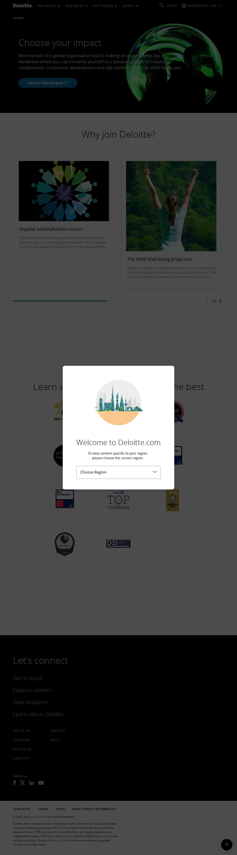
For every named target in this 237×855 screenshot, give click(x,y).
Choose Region (93, 472)
